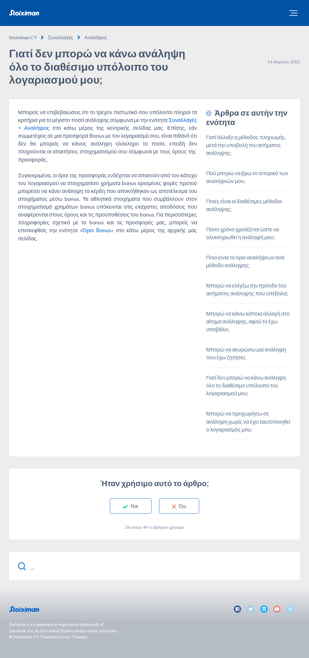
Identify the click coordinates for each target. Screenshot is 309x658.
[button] (293, 13)
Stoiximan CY (23, 37)
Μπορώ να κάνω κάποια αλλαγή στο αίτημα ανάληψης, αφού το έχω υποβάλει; (248, 321)
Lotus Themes (74, 636)
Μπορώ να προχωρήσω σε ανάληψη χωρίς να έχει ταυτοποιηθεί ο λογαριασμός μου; (248, 421)
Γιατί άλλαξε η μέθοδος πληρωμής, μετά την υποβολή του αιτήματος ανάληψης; (246, 145)
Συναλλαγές (60, 37)
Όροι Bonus (96, 230)
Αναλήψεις (95, 37)
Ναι (134, 506)
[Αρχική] (24, 12)
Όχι (182, 506)
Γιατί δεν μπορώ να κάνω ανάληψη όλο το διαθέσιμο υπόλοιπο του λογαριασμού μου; (246, 385)
